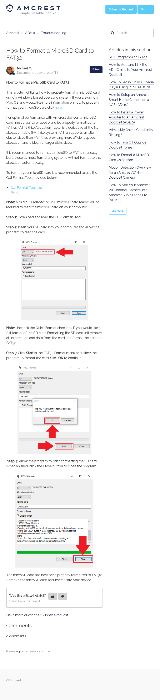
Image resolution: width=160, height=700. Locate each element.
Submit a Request (121, 9)
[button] (52, 596)
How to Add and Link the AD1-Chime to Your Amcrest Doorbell (130, 70)
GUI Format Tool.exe (26, 188)
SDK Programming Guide (128, 57)
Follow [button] (96, 69)
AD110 (30, 33)
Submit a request (55, 615)
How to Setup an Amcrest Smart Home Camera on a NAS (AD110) (129, 100)
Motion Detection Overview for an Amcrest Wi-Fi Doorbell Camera (130, 172)
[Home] (33, 9)
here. (58, 107)
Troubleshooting (53, 33)
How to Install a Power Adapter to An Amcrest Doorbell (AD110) (126, 117)
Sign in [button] (145, 9)
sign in (20, 651)
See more (118, 211)
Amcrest (12, 33)
